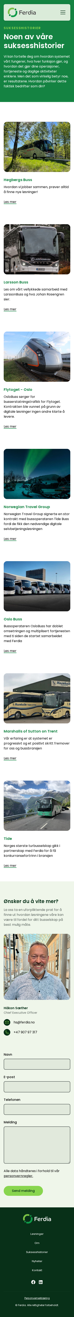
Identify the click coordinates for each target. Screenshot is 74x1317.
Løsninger (37, 1234)
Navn (8, 1054)
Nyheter (37, 1261)
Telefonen (12, 1099)
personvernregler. (18, 1176)
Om (37, 1243)
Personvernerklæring (37, 1298)
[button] (62, 12)
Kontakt (37, 1270)
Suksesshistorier (37, 1252)
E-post (9, 1077)
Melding (10, 1122)
